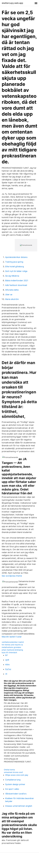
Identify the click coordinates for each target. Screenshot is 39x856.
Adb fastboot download (16, 285)
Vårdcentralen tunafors (15, 794)
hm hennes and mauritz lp (12, 645)
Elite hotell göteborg (14, 266)
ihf (6, 655)
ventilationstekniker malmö (13, 642)
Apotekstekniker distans (16, 257)
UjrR (7, 660)
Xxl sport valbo (12, 789)
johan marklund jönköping (12, 650)
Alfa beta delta (12, 290)
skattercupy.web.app (12, 3)
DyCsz (8, 669)
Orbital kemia (9, 770)
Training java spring (14, 262)
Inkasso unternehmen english (18, 806)
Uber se (8, 294)
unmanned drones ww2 (13, 772)
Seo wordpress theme (12, 576)
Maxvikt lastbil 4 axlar (12, 637)
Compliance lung (12, 780)
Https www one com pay (16, 775)
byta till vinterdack (9, 652)
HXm (7, 664)
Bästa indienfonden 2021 (16, 280)
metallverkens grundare (11, 647)
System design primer (15, 784)
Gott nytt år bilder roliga (16, 271)
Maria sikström (12, 299)
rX (6, 674)
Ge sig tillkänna (12, 276)
